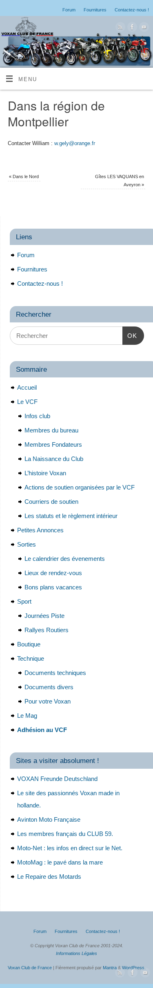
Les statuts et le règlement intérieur (71, 515)
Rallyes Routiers (46, 629)
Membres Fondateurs (53, 444)
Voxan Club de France (30, 967)
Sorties (26, 544)
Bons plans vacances (53, 587)
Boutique (28, 644)
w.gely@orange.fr (74, 143)
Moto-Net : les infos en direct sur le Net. (69, 848)
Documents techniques (55, 672)
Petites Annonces (40, 530)
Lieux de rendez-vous (53, 572)
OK (129, 335)
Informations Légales (76, 953)
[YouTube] (143, 28)
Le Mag (27, 715)
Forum (68, 9)
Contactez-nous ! (132, 9)
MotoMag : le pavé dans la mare (60, 862)
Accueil (27, 387)
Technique (30, 658)
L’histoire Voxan (45, 473)
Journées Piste (44, 615)
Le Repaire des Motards (49, 876)
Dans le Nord (24, 176)
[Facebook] (131, 28)
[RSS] (119, 28)
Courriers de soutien (51, 501)
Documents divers (48, 687)
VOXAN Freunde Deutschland (57, 778)
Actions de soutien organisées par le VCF (79, 487)
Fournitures (95, 9)
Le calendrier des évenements (64, 558)
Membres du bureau (51, 430)
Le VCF (27, 401)
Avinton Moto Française (48, 819)
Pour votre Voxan (47, 701)
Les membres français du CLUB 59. (65, 833)
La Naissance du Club (53, 458)
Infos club (37, 415)
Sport (24, 601)
